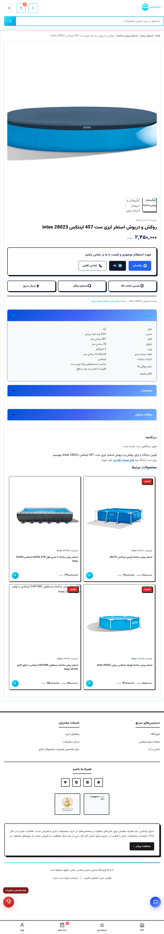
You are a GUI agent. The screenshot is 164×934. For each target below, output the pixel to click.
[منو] (9, 8)
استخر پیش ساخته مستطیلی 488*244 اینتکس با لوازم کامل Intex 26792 (47, 667)
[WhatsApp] (98, 782)
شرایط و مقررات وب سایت (65, 878)
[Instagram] (87, 782)
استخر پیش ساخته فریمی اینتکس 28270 (131, 557)
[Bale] (76, 782)
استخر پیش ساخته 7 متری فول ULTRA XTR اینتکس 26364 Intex (47, 559)
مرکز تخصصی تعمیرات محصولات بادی (59, 749)
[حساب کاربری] (33, 8)
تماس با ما (154, 749)
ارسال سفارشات (71, 742)
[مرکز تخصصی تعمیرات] (8, 902)
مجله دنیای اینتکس (149, 742)
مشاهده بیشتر (141, 846)
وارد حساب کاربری (123, 460)
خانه (157, 36)
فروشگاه (155, 734)
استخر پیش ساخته (127, 36)
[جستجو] (10, 21)
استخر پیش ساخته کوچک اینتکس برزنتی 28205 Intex (124, 665)
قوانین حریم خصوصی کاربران (97, 878)
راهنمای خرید (72, 734)
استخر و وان (146, 36)
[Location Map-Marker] (65, 782)
